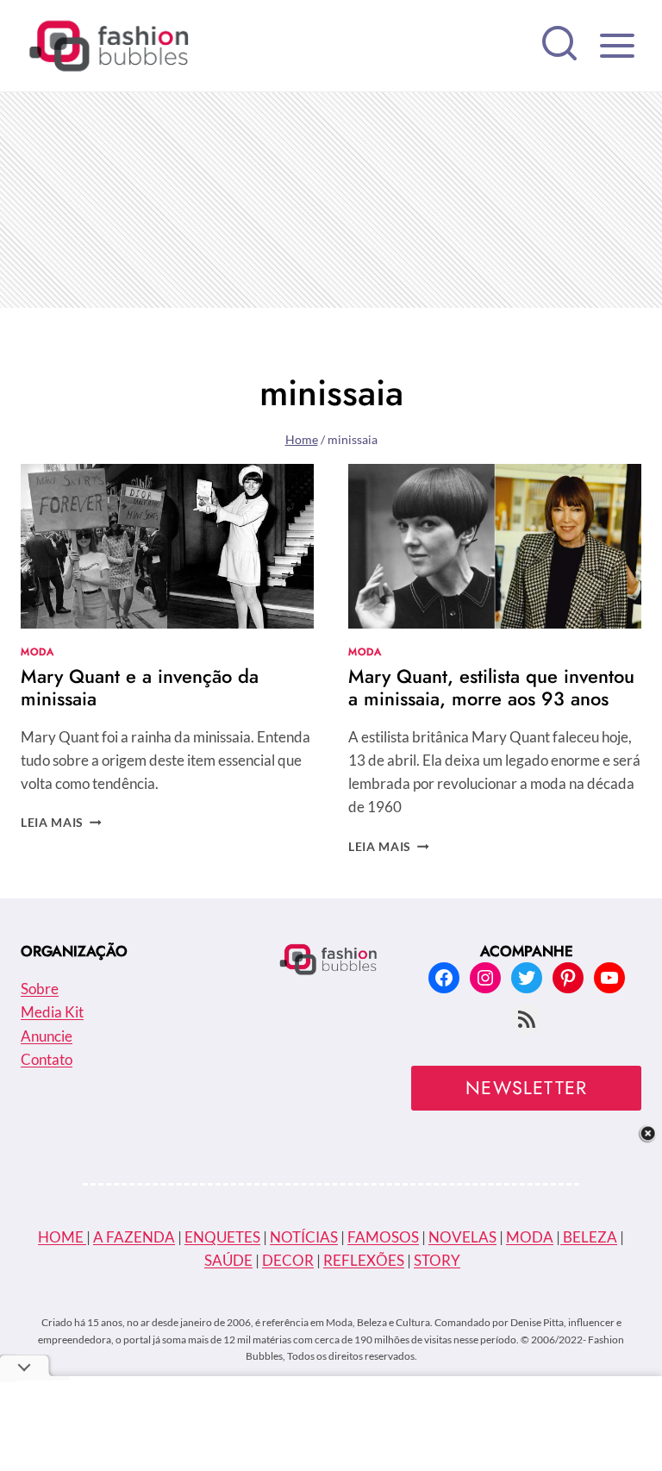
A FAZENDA (134, 1237)
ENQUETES (222, 1237)
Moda (37, 651)
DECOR (288, 1260)
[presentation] (167, 546)
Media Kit (52, 1012)
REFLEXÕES (363, 1260)
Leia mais (61, 822)
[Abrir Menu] (617, 45)
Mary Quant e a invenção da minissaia (140, 687)
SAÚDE (228, 1260)
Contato (46, 1059)
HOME (62, 1237)
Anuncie (46, 1036)
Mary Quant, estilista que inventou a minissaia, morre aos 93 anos (491, 687)
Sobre (40, 989)
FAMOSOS (383, 1237)
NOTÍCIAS (304, 1237)
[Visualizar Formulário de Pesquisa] (559, 45)
